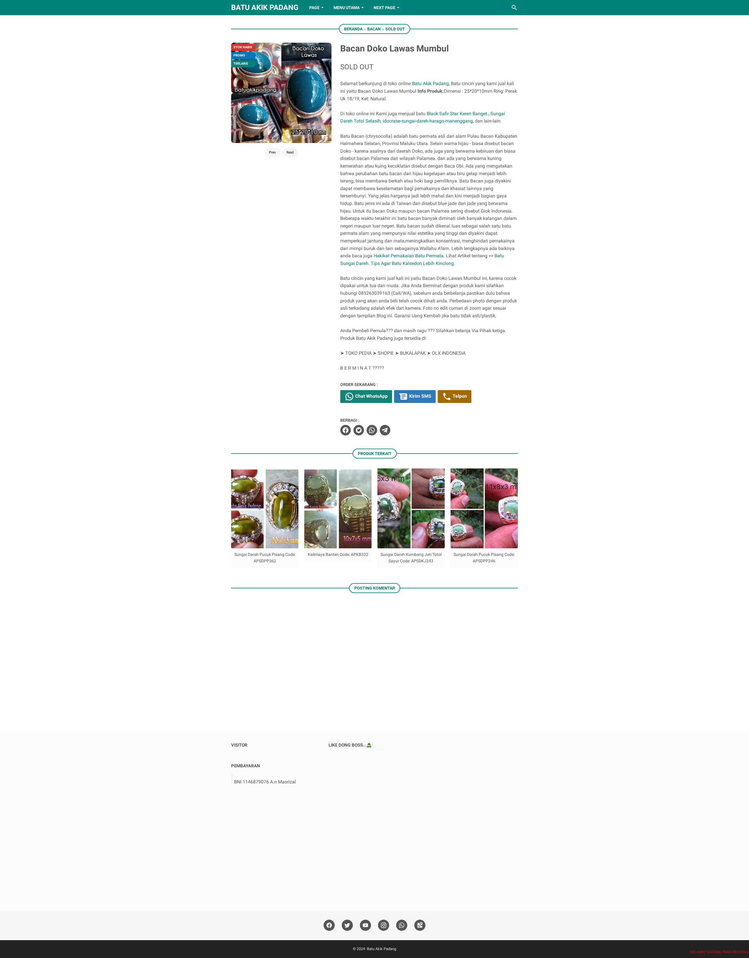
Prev (272, 152)
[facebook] (345, 430)
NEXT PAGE (384, 7)
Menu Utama (347, 7)
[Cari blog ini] (514, 7)
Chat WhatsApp (371, 396)
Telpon (459, 396)
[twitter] (358, 430)
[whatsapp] (372, 430)
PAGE (314, 7)
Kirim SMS (419, 396)
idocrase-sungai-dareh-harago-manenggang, (428, 121)
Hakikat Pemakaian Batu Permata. (409, 256)
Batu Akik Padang (264, 7)
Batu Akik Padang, (431, 83)
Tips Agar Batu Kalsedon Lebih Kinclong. (413, 263)
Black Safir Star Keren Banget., (458, 113)
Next (290, 152)
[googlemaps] (419, 925)
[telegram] (385, 430)
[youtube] (365, 925)
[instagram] (383, 925)
